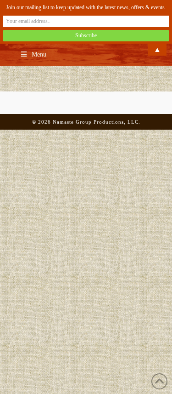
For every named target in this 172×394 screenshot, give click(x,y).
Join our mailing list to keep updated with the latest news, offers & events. (86, 7)
